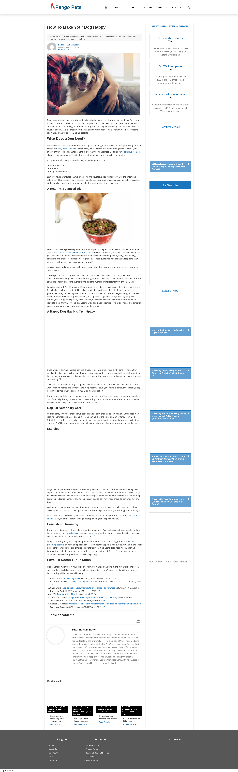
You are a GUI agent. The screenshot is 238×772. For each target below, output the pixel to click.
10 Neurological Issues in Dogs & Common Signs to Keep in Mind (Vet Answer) (169, 166)
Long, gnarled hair (69, 533)
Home (106, 7)
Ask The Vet (132, 7)
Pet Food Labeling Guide (68, 578)
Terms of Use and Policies (97, 753)
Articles (148, 7)
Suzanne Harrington (84, 629)
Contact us (175, 7)
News (161, 7)
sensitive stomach (132, 151)
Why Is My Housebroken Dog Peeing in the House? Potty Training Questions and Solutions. (169, 416)
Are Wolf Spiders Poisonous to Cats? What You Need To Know (129, 710)
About (117, 7)
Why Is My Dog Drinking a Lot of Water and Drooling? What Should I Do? (168, 373)
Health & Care (63, 49)
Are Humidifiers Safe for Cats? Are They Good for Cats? (105, 709)
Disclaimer (90, 756)
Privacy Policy (92, 749)
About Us (53, 749)
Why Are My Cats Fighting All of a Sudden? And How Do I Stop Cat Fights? (168, 501)
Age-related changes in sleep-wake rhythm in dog (94, 597)
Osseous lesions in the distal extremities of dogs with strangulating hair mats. (105, 603)
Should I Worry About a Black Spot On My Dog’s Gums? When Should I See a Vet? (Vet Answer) (168, 458)
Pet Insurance (92, 760)
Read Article (55, 724)
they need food (65, 148)
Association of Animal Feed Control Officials (74, 252)
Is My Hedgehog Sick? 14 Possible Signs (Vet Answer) (56, 709)
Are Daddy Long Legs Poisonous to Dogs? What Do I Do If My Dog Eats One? (81, 710)
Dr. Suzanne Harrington (68, 45)
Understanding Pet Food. (82, 581)
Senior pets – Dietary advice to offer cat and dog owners (89, 587)
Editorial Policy (92, 745)
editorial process (115, 36)
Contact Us (54, 760)
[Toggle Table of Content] (137, 620)
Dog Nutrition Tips (66, 594)
